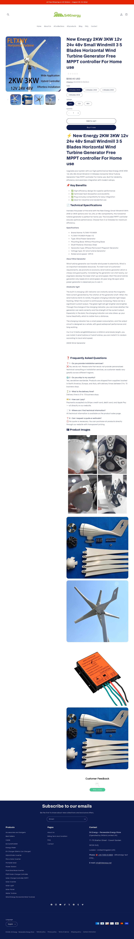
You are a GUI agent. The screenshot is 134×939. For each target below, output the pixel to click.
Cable (8, 840)
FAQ (49, 840)
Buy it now (91, 127)
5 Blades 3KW (74, 95)
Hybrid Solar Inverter (14, 855)
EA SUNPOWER (12, 844)
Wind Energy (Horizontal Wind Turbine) (20, 897)
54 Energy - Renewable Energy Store (22, 932)
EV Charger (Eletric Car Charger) (18, 851)
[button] (8, 14)
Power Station (11, 866)
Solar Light (10, 885)
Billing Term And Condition (57, 836)
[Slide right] (59, 99)
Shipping (69, 82)
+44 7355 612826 (105, 855)
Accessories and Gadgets (16, 832)
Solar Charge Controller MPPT (17, 878)
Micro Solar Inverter (13, 859)
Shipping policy (76, 932)
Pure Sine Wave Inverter (15, 870)
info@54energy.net (104, 863)
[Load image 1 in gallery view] (15, 99)
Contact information (89, 932)
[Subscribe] (84, 819)
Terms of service (64, 932)
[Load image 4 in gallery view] (50, 99)
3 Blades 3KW (108, 90)
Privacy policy (52, 932)
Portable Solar (11, 863)
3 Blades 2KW (74, 90)
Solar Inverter (11, 882)
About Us (51, 832)
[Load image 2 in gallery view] (27, 99)
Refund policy (41, 932)
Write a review (97, 790)
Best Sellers (10, 836)
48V (88, 103)
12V (79, 103)
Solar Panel (10, 889)
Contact (50, 844)
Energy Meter (11, 847)
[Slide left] (8, 99)
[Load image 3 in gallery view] (39, 99)
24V (70, 103)
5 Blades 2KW (91, 90)
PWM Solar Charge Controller (17, 874)
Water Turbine (11, 893)
